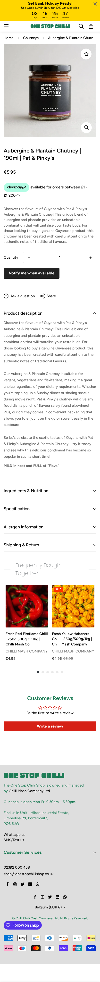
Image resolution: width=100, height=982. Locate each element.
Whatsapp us (14, 834)
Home (9, 38)
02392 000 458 (17, 867)
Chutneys (31, 38)
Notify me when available (31, 273)
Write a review (50, 726)
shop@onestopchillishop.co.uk (29, 874)
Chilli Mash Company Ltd (29, 791)
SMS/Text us (14, 840)
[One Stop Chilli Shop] (50, 26)
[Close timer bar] (95, 4)
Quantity (11, 257)
